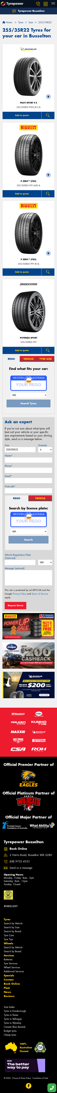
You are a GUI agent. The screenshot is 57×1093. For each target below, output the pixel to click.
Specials (9, 975)
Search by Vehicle (13, 923)
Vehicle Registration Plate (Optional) (18, 556)
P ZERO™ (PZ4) (28, 181)
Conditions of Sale (40, 1078)
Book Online (12, 983)
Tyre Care (9, 935)
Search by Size (11, 927)
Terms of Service (40, 593)
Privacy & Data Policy (21, 1078)
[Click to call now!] (38, 4)
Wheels (8, 943)
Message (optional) (15, 568)
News (7, 992)
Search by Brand (12, 931)
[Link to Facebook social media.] (28, 1086)
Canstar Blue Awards (14, 1026)
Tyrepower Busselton (31, 11)
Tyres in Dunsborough (15, 1011)
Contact (9, 979)
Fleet (7, 988)
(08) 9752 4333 (20, 861)
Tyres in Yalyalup (12, 1023)
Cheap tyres (10, 1034)
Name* (8, 455)
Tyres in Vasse (11, 1015)
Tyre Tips (8, 939)
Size (7, 445)
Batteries (8, 959)
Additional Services (14, 971)
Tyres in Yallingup (13, 1019)
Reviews (9, 996)
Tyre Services (10, 963)
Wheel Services (12, 967)
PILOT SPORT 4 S (28, 102)
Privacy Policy (19, 593)
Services (9, 955)
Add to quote (22, 115)
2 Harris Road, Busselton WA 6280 (31, 855)
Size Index (9, 1007)
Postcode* (10, 486)
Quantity (42, 445)
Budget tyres (10, 1030)
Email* (8, 476)
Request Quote (15, 605)
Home (8, 22)
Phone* (8, 466)
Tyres (7, 919)
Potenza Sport (28, 338)
